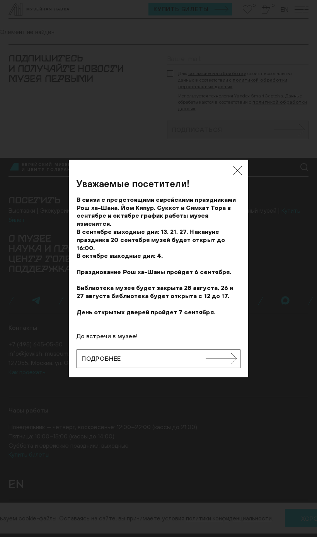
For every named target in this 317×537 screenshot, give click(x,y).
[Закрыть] (237, 170)
